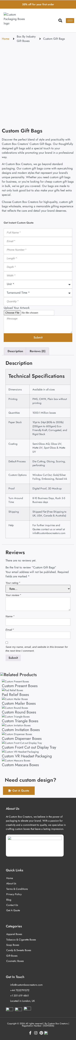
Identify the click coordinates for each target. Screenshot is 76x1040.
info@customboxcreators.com (48, 533)
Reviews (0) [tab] (37, 351)
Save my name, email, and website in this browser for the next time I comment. (37, 648)
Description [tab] (15, 351)
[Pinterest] (41, 1033)
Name (10, 616)
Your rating (13, 582)
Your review (13, 595)
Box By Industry (26, 36)
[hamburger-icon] (70, 20)
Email (10, 629)
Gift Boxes (23, 41)
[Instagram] (36, 1033)
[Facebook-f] (30, 1033)
